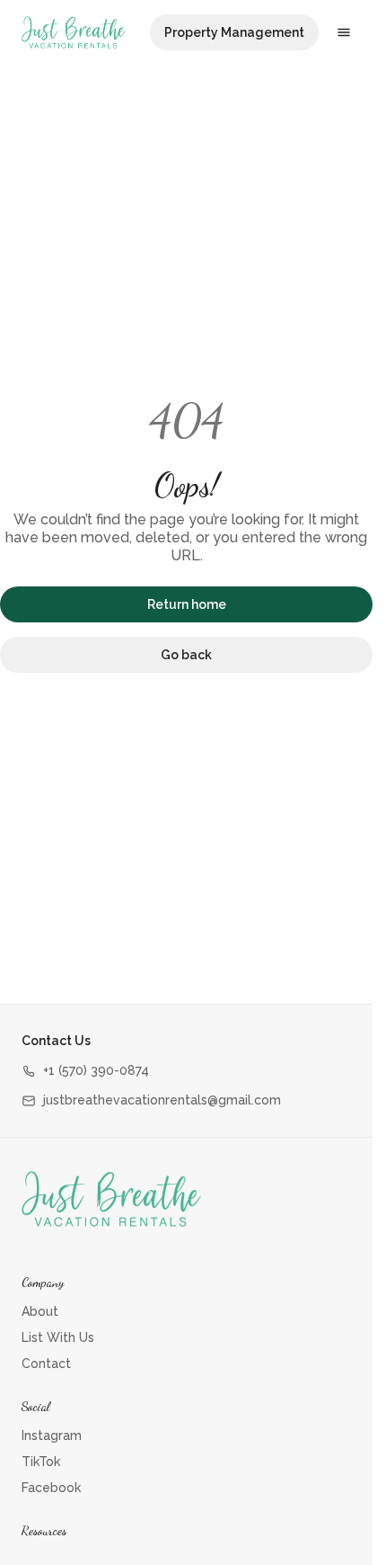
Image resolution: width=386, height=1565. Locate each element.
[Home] (111, 1199)
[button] (85, 1070)
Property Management (234, 32)
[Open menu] (344, 32)
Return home (186, 604)
